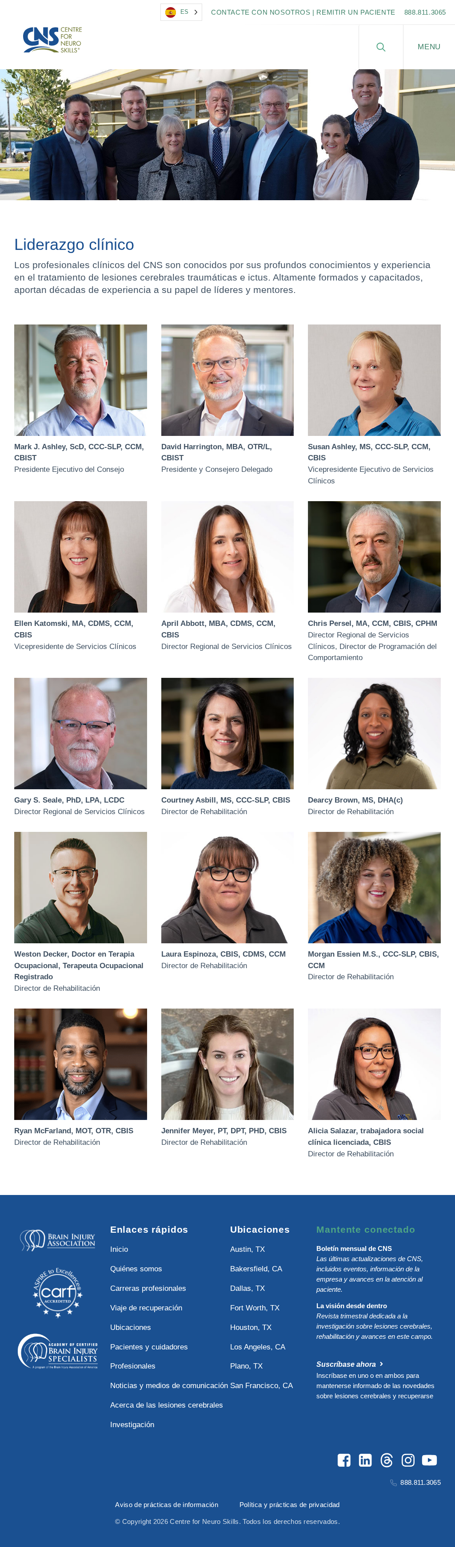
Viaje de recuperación (146, 1308)
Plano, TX (246, 1366)
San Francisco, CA (261, 1385)
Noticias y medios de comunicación (165, 1385)
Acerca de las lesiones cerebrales (165, 1405)
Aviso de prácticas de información (166, 1504)
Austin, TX (247, 1249)
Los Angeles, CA (257, 1347)
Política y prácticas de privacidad (289, 1504)
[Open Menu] (429, 47)
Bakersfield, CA (256, 1269)
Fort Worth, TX (254, 1308)
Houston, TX (250, 1327)
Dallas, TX (247, 1288)
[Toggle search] (381, 47)
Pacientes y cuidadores (149, 1347)
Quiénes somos (136, 1269)
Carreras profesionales (148, 1288)
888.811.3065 (425, 12)
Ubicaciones (130, 1327)
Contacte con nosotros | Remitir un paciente (303, 12)
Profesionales (133, 1366)
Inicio (119, 1249)
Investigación (132, 1424)
